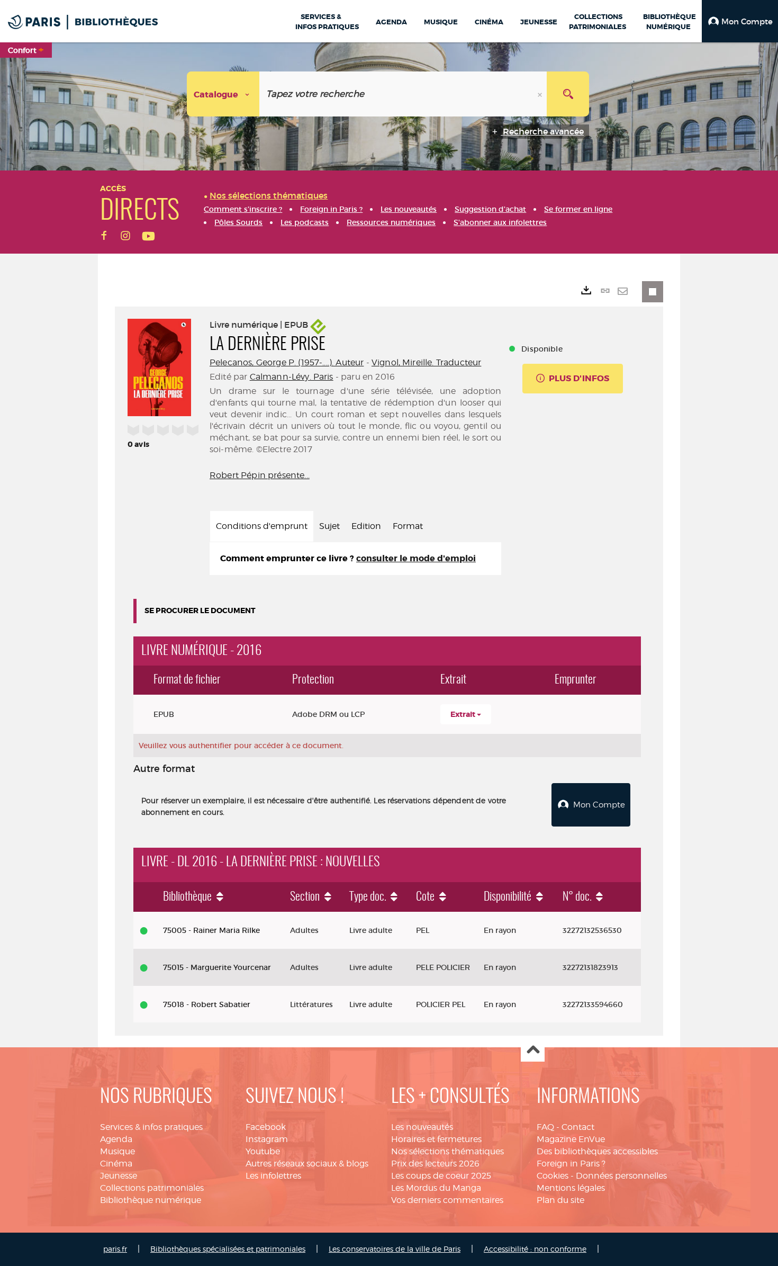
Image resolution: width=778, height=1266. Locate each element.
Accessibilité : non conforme (535, 1248)
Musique (117, 1151)
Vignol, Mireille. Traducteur (426, 362)
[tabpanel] (355, 559)
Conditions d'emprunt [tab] (261, 526)
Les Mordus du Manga (436, 1188)
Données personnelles (621, 1176)
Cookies (552, 1176)
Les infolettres (273, 1176)
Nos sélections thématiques (447, 1151)
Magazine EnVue (571, 1139)
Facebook (266, 1127)
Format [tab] (408, 526)
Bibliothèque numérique (150, 1200)
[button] (740, 21)
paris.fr (115, 1248)
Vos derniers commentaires (447, 1200)
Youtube (263, 1151)
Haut (533, 1050)
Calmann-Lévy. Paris (291, 377)
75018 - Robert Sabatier (206, 1004)
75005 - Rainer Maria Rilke (211, 930)
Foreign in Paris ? (571, 1164)
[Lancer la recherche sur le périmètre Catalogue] (568, 93)
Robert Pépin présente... (260, 475)
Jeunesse (118, 1176)
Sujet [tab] (329, 526)
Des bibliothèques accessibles (597, 1151)
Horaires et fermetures (436, 1139)
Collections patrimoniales (152, 1188)
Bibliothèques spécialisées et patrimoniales (227, 1248)
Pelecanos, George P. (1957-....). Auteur (287, 362)
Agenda (116, 1139)
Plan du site (560, 1200)
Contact (578, 1127)
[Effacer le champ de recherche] (541, 93)
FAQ (545, 1127)
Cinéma (116, 1164)
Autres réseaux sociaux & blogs (307, 1164)
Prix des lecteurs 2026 (435, 1164)
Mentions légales (571, 1188)
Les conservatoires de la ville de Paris (394, 1248)
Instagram (267, 1139)
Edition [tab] (366, 526)
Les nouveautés (422, 1127)
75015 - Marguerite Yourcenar (217, 967)
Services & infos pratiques (151, 1127)
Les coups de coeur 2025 (441, 1176)
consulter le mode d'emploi (416, 558)
